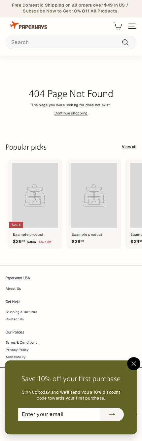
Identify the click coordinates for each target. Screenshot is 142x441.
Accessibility (16, 357)
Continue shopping (71, 113)
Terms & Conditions (21, 342)
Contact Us (15, 319)
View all (129, 146)
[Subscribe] (112, 414)
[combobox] (71, 42)
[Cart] (117, 26)
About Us (13, 288)
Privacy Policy (17, 350)
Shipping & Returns (21, 312)
